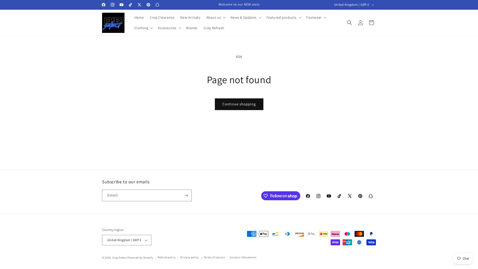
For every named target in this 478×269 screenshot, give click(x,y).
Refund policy (167, 257)
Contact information (243, 257)
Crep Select (119, 257)
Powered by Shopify (140, 257)
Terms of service (214, 257)
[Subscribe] (185, 195)
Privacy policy (189, 257)
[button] (215, 17)
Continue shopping (239, 104)
